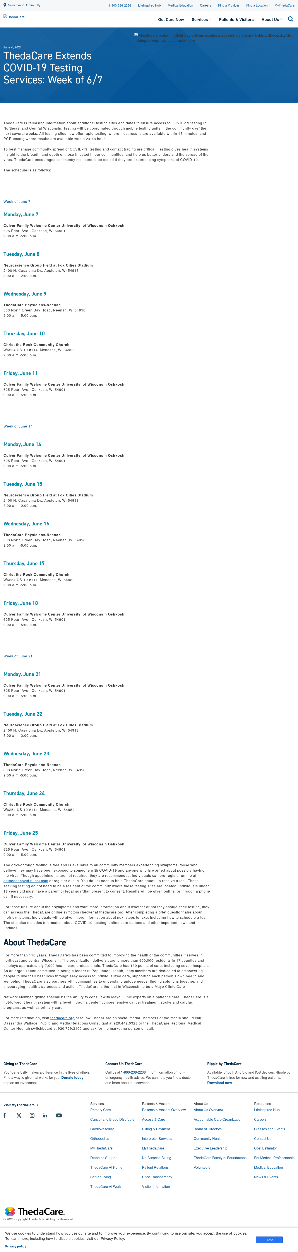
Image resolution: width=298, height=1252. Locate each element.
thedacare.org (62, 1017)
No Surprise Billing (156, 1157)
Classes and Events (269, 1128)
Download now (219, 1082)
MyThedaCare (285, 5)
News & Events (266, 1176)
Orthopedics (99, 1138)
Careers (205, 5)
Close (269, 1240)
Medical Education (180, 5)
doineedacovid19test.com (25, 880)
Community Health (208, 1138)
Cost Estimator (265, 1148)
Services (200, 19)
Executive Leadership (210, 1148)
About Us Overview (209, 1109)
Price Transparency (157, 1176)
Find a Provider (228, 5)
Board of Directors (208, 1128)
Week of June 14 (18, 426)
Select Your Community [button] (24, 5)
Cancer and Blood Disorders (112, 1119)
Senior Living (100, 1176)
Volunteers (202, 1167)
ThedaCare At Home (106, 1167)
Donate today (72, 1077)
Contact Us (262, 1138)
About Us (270, 19)
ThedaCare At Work (105, 1186)
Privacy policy (15, 1246)
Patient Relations (155, 1167)
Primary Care (100, 1109)
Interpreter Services (157, 1138)
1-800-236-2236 (120, 5)
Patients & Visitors (236, 19)
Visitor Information (156, 1186)
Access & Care (153, 1119)
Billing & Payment (156, 1128)
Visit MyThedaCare (19, 1104)
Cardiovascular (102, 1128)
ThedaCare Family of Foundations (220, 1157)
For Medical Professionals (274, 1157)
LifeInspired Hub (149, 5)
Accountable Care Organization (218, 1119)
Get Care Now (171, 19)
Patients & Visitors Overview (164, 1109)
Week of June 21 (18, 655)
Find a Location (257, 5)
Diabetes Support (103, 1157)
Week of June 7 (17, 201)
